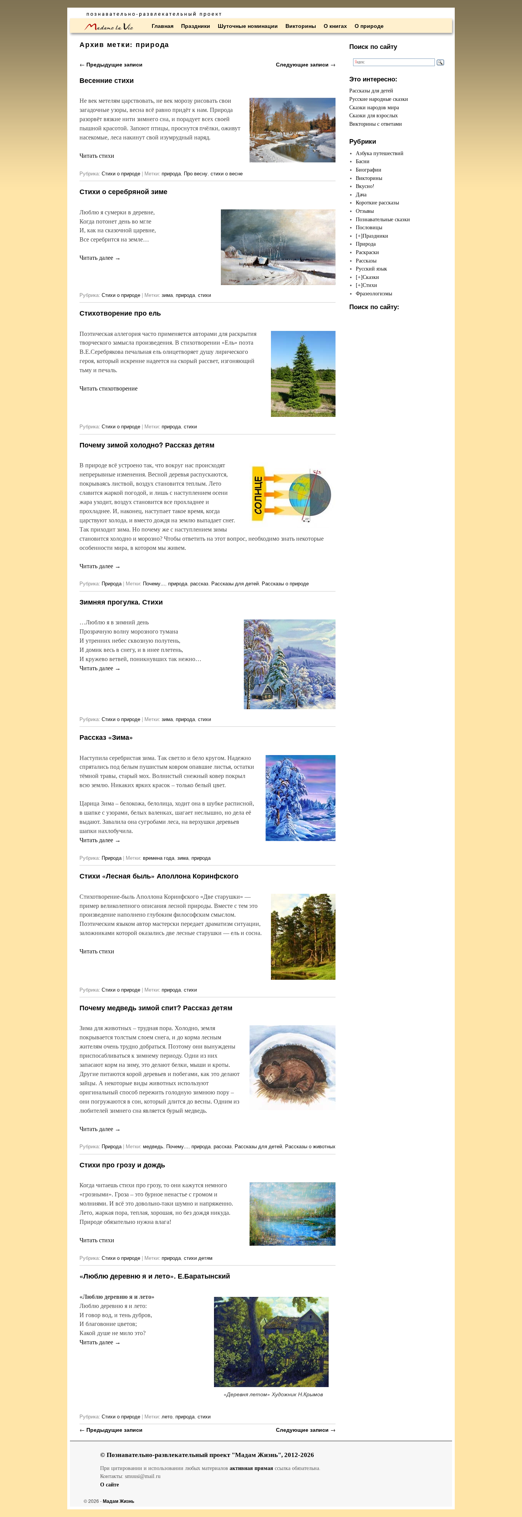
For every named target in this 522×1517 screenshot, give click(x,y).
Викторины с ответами (375, 124)
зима (167, 294)
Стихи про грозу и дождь (122, 1164)
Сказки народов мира (374, 107)
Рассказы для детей (235, 583)
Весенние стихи (106, 80)
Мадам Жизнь (118, 1501)
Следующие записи (306, 64)
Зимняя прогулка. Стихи (121, 601)
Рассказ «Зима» (106, 737)
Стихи (370, 285)
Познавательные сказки (383, 219)
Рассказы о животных (310, 1146)
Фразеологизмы (374, 293)
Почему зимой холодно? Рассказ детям (146, 444)
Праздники (195, 25)
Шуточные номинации (248, 25)
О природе (369, 25)
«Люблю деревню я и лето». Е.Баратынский (154, 1275)
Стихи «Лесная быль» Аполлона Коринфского (158, 875)
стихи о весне (227, 173)
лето (167, 1416)
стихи (204, 294)
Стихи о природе (121, 173)
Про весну (196, 173)
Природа (112, 583)
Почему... (154, 583)
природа (171, 173)
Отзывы (365, 211)
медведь (153, 1146)
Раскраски (367, 252)
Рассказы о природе (285, 583)
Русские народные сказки (378, 99)
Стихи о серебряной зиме (123, 191)
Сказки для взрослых (373, 115)
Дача (361, 194)
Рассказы (366, 261)
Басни (363, 161)
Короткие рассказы (377, 202)
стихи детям (198, 1257)
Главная (162, 25)
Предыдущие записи (111, 64)
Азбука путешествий (380, 153)
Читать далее (100, 257)
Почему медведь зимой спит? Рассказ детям (155, 1007)
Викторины (300, 25)
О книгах (335, 25)
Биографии (368, 170)
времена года (158, 857)
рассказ (199, 583)
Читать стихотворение (108, 388)
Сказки (371, 277)
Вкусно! (365, 186)
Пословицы (369, 227)
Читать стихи (96, 155)
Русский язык (371, 269)
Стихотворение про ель (120, 313)
